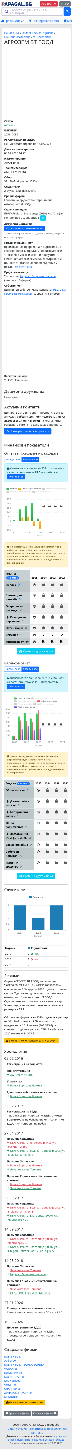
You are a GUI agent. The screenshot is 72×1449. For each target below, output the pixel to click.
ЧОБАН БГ (10, 1368)
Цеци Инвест (13, 1380)
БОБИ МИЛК (12, 1356)
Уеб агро (10, 1360)
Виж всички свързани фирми (26, 1402)
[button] (34, 586)
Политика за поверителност (48, 1428)
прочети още (24, 267)
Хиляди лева (13, 459)
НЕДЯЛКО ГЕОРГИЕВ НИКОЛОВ (30, 1293)
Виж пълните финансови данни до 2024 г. (32, 1040)
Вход (66, 4)
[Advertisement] (36, 82)
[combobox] (32, 11)
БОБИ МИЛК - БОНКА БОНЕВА (24, 1364)
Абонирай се (48, 4)
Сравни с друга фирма (37, 651)
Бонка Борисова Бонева (26, 1085)
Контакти (37, 1432)
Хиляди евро (30, 459)
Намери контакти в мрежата (26, 228)
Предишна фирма (18, 1413)
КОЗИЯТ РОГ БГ (14, 1376)
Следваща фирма (43, 1413)
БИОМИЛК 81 (13, 1372)
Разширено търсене (46, 21)
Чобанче (10, 1384)
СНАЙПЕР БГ (12, 1388)
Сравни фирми (14, 21)
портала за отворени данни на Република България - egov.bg (37, 1438)
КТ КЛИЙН (11, 1396)
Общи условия (17, 1428)
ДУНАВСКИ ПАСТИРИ (18, 1392)
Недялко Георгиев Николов (38, 276)
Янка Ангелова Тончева (25, 1169)
